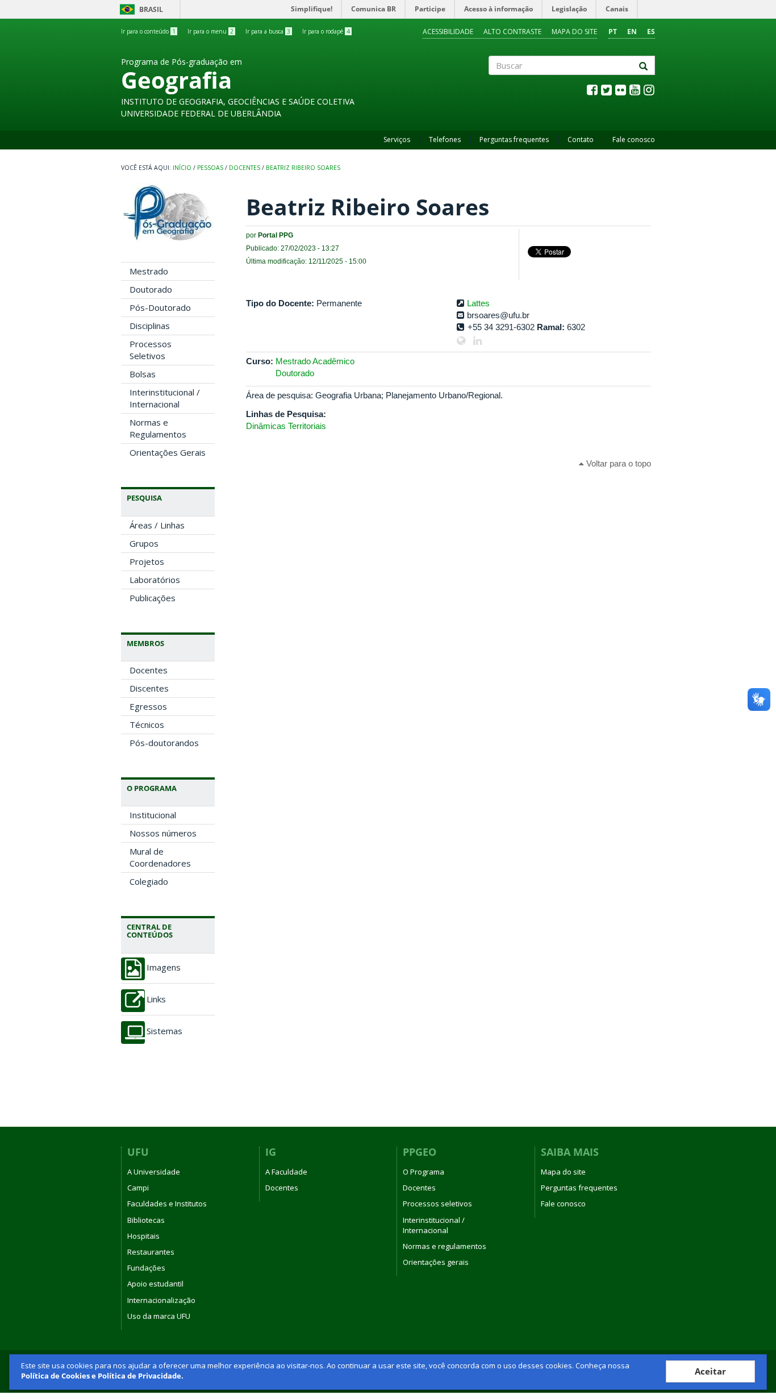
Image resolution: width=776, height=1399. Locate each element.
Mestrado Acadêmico (315, 361)
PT (612, 31)
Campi (138, 1188)
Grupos (144, 543)
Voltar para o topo (617, 463)
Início (182, 168)
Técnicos (147, 724)
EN (632, 31)
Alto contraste (512, 31)
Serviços (396, 139)
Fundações (146, 1268)
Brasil (139, 9)
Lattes (478, 303)
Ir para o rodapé (326, 31)
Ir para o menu (210, 31)
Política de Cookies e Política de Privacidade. (102, 1376)
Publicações (153, 597)
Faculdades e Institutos (167, 1203)
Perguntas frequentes (514, 139)
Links (156, 999)
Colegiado (149, 881)
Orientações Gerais (168, 452)
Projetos (147, 561)
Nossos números (163, 833)
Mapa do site (574, 31)
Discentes (149, 688)
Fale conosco (633, 139)
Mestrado (149, 271)
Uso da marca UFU (158, 1316)
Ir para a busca (267, 31)
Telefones (445, 139)
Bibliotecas (146, 1220)
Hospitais (143, 1236)
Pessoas (210, 168)
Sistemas (164, 1031)
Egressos (148, 706)
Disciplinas (150, 325)
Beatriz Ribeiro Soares (303, 168)
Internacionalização (161, 1300)
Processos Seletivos (151, 349)
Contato (581, 139)
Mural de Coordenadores (160, 857)
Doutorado (151, 289)
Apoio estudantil (155, 1284)
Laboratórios (155, 579)
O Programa (423, 1172)
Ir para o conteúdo (148, 31)
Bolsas (143, 374)
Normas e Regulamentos (158, 428)
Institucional (153, 815)
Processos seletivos (437, 1203)
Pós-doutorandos (164, 742)
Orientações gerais (436, 1262)
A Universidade (153, 1172)
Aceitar (710, 1371)
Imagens (164, 967)
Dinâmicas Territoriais (286, 426)
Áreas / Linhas (157, 525)
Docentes (244, 168)
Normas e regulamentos (444, 1246)
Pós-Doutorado (160, 307)
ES (651, 31)
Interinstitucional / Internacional (165, 398)
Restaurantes (150, 1252)
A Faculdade (286, 1172)
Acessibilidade (448, 31)
